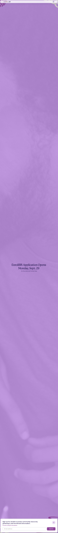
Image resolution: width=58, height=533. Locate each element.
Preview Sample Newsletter (10, 525)
